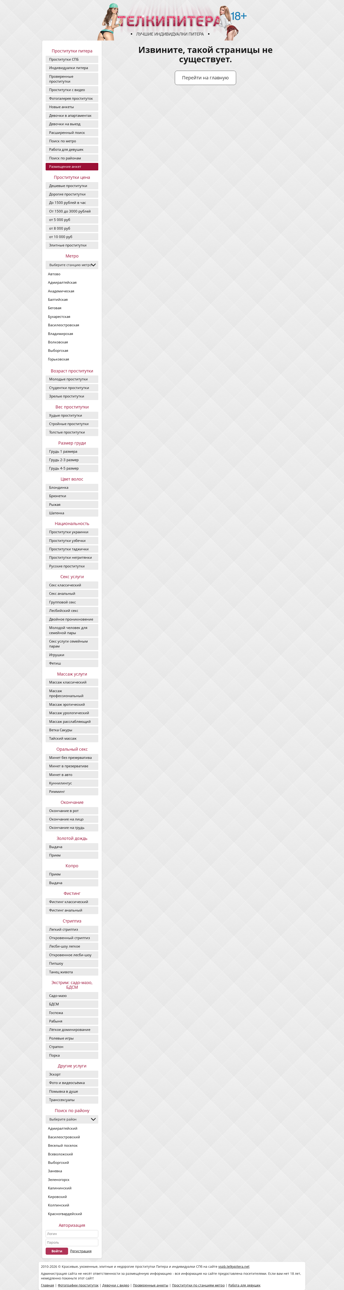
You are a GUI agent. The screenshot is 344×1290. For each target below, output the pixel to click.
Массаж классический (68, 682)
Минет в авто (60, 774)
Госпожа (56, 1012)
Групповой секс (62, 602)
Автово (54, 274)
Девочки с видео (115, 1285)
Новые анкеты (61, 106)
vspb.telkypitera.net (233, 1266)
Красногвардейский (65, 1213)
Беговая (54, 307)
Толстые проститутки (67, 432)
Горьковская (58, 359)
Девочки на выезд (65, 123)
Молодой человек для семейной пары (68, 630)
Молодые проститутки (68, 379)
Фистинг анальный (65, 910)
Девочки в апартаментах (70, 115)
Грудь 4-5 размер (64, 468)
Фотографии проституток (78, 1285)
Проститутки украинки (68, 531)
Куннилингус (60, 783)
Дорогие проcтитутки (67, 194)
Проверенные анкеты (150, 1285)
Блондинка (58, 487)
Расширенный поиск (67, 132)
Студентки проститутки (69, 387)
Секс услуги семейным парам (68, 643)
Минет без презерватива (70, 757)
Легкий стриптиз (63, 929)
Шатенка (56, 513)
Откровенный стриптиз (69, 937)
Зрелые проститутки (66, 396)
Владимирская (60, 333)
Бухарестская (59, 316)
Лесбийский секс (63, 610)
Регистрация (80, 1251)
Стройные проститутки (69, 423)
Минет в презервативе (68, 766)
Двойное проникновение (71, 619)
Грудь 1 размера (63, 451)
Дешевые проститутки (68, 185)
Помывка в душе (63, 1091)
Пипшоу (56, 963)
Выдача (55, 846)
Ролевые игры (61, 1038)
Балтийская (58, 299)
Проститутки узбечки (67, 540)
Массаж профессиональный (66, 693)
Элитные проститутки (68, 245)
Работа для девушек (66, 149)
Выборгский (58, 1162)
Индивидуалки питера (68, 67)
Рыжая (54, 504)
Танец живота (61, 972)
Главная (47, 1285)
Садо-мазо (58, 995)
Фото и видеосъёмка (67, 1082)
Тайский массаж (63, 738)
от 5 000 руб (59, 219)
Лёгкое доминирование (69, 1029)
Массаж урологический (69, 712)
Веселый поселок (63, 1145)
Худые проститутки (65, 415)
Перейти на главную (205, 77)
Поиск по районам (65, 158)
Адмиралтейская (62, 282)
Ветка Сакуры (60, 730)
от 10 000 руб (60, 236)
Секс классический (65, 585)
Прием (55, 855)
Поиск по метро (62, 141)
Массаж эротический (67, 704)
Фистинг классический (68, 901)
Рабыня (55, 1021)
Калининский (60, 1188)
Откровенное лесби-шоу (70, 954)
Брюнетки (57, 495)
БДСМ (54, 1004)
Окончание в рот (64, 810)
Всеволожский (60, 1154)
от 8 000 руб (59, 228)
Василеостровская (63, 325)
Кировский (57, 1196)
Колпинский (58, 1205)
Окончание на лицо (66, 819)
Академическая (61, 291)
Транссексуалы (62, 1099)
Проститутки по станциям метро (198, 1285)
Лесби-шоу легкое (64, 946)
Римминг (57, 791)
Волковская (58, 342)
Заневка (55, 1171)
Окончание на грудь (66, 827)
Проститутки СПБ (64, 59)
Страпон (56, 1046)
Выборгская (58, 350)
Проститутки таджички (69, 549)
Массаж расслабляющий (70, 721)
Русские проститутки (67, 566)
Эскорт (55, 1074)
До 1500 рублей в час (67, 202)
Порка (54, 1055)
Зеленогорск (59, 1179)
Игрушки (56, 654)
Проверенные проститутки (61, 79)
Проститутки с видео (67, 89)
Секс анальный (62, 593)
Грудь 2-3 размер (64, 459)
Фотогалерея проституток (71, 98)
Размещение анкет (65, 166)
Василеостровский (64, 1137)
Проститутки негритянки (70, 557)
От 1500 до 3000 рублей (70, 211)
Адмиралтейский (62, 1128)
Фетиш (55, 663)
